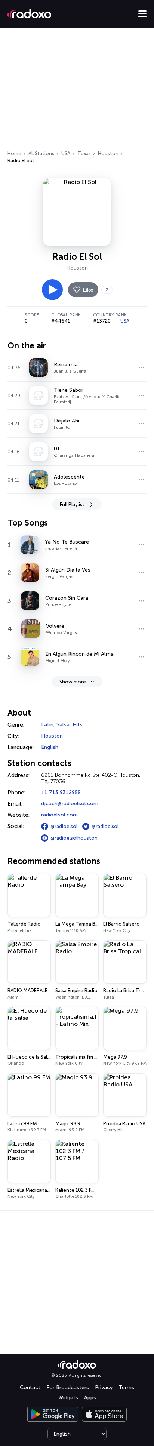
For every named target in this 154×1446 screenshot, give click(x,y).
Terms (126, 1387)
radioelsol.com (59, 815)
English (49, 747)
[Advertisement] (77, 91)
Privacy (104, 1387)
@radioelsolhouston (74, 838)
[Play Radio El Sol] (52, 289)
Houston (108, 153)
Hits (78, 725)
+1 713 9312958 (61, 792)
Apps (90, 1397)
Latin (47, 725)
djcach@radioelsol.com (69, 803)
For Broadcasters (67, 1387)
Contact (30, 1387)
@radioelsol (63, 826)
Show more (72, 681)
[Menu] (142, 14)
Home (14, 153)
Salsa (63, 725)
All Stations (41, 153)
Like (88, 290)
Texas (84, 153)
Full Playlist (72, 504)
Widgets (68, 1397)
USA (65, 153)
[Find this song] (141, 367)
